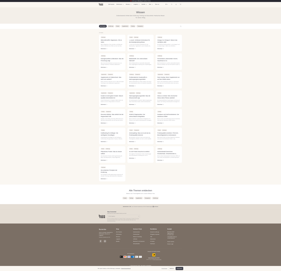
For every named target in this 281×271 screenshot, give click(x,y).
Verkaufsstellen (136, 243)
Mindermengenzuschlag (157, 259)
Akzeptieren (179, 268)
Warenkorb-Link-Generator (139, 241)
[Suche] (171, 4)
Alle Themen (103, 26)
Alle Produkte (111, 4)
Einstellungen (164, 268)
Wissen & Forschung (137, 236)
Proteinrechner (136, 234)
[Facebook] (100, 241)
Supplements (125, 26)
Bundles (143, 4)
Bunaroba (102, 229)
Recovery (128, 4)
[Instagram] (105, 241)
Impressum (152, 243)
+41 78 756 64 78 (171, 238)
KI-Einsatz (152, 241)
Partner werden (170, 241)
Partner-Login (170, 244)
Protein (117, 26)
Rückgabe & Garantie (154, 234)
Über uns (157, 4)
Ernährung (111, 26)
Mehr (150, 4)
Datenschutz (153, 239)
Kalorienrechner (136, 232)
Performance (119, 4)
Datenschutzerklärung (111, 221)
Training (132, 26)
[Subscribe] (138, 216)
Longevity (136, 4)
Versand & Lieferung (154, 232)
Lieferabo (135, 239)
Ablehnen (172, 268)
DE (166, 4)
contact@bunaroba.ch (172, 237)
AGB (151, 236)
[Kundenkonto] (176, 4)
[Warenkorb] (180, 4)
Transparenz (140, 26)
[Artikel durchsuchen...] (180, 26)
